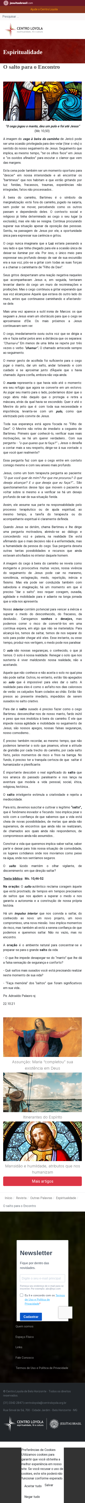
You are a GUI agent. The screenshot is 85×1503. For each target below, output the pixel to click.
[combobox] (42, 16)
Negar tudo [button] (32, 1497)
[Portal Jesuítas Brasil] (18, 3)
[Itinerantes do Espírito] (42, 1101)
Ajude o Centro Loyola (44, 9)
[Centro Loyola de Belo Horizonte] (23, 29)
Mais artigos (42, 1181)
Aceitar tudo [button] (33, 1486)
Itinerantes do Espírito (42, 1117)
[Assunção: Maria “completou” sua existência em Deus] (42, 1046)
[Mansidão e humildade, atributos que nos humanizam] (42, 1150)
